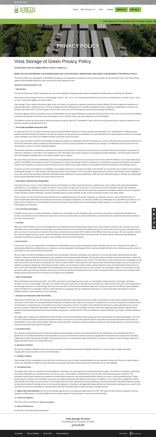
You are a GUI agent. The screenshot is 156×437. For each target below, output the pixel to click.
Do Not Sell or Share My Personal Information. (31, 410)
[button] (154, 210)
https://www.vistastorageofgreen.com (28, 85)
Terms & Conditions (47, 402)
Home (75, 9)
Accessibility (19, 433)
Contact (110, 9)
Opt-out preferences (62, 433)
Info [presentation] (100, 9)
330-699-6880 (21, 2)
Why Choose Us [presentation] (87, 9)
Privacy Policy (47, 433)
